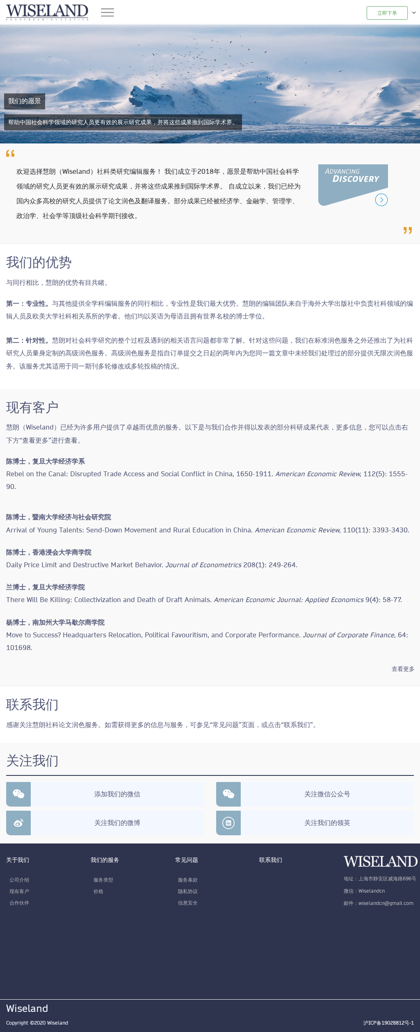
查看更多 (403, 669)
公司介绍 (19, 879)
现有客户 (19, 891)
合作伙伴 (19, 902)
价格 (98, 891)
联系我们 (270, 860)
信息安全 (188, 902)
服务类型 (103, 879)
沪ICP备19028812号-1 (388, 1022)
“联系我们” (297, 725)
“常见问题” (226, 725)
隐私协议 (188, 891)
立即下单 (387, 12)
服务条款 (188, 879)
